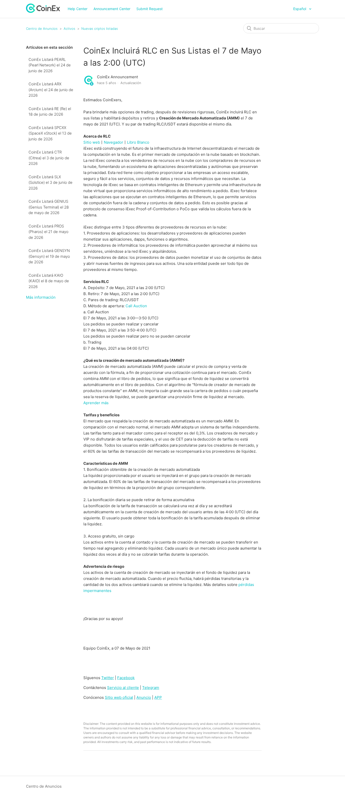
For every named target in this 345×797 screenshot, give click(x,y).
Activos (69, 29)
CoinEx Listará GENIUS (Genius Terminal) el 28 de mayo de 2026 (49, 207)
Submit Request (149, 9)
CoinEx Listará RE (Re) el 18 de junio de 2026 (50, 111)
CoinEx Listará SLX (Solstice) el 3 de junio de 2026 (50, 182)
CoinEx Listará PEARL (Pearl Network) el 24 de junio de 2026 (50, 65)
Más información (41, 297)
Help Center (77, 9)
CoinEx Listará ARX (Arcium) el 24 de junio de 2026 (51, 90)
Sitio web (91, 142)
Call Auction (136, 305)
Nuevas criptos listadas (99, 29)
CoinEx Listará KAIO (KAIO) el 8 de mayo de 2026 (49, 281)
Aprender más (96, 402)
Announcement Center (111, 9)
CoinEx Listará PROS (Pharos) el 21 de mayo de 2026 (48, 232)
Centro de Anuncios (42, 29)
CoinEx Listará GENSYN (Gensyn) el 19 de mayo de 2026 (49, 256)
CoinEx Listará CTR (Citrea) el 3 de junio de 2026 (49, 158)
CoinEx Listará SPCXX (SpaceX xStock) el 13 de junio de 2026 (50, 133)
